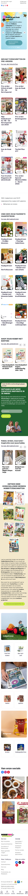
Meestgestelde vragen (6, 1)
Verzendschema (5, 864)
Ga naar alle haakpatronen (10, 219)
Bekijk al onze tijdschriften (14, 604)
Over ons (3, 867)
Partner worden (19, 850)
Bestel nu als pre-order (14, 40)
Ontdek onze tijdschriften (23, 2)
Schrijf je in (6, 416)
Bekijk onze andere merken (7, 886)
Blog (2, 869)
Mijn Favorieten (5, 841)
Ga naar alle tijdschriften (9, 64)
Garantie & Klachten (6, 844)
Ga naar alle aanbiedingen (9, 344)
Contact (3, 862)
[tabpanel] (14, 31)
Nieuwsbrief (4, 3)
